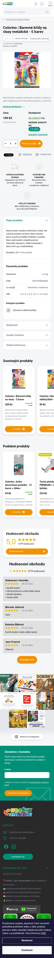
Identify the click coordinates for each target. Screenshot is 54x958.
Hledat (47, 12)
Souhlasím (27, 950)
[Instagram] (13, 846)
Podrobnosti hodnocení (39, 38)
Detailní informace (12, 107)
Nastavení (27, 940)
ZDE (43, 933)
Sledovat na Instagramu (29, 737)
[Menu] (50, 3)
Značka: (10, 46)
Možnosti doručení (37, 135)
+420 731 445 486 (17, 838)
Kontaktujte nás (18, 857)
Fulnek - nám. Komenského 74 (20, 880)
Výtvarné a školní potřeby (24, 310)
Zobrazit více (27, 659)
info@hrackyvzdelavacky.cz (22, 832)
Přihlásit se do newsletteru (18, 793)
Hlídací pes (45, 154)
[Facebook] (5, 846)
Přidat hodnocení (16, 551)
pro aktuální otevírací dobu (21, 900)
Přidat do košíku (29, 143)
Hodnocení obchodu (27, 564)
